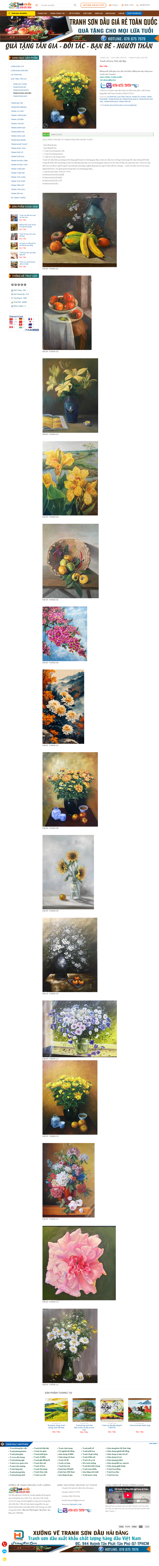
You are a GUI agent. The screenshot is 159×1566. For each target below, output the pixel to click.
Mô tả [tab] (46, 134)
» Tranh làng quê (15, 1469)
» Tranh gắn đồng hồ (41, 1460)
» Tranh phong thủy (16, 1472)
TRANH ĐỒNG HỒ (17, 132)
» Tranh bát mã (63, 1466)
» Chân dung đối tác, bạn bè (117, 1463)
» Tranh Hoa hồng (112, 1469)
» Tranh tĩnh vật (39, 1463)
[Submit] (75, 5)
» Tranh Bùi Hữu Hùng (90, 1466)
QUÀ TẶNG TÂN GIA (19, 79)
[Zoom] (45, 126)
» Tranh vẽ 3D (63, 1460)
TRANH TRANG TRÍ (57, 13)
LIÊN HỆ (121, 13)
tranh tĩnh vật (107, 105)
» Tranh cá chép (63, 1463)
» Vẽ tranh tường (88, 1463)
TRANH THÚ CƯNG (18, 177)
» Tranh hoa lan (111, 1475)
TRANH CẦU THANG (20, 84)
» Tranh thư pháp (40, 1469)
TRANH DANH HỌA (18, 128)
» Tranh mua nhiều (89, 1469)
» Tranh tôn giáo (40, 1451)
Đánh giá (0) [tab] (56, 134)
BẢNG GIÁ (99, 13)
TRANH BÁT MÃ (17, 103)
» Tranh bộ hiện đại (41, 1448)
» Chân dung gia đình (114, 1460)
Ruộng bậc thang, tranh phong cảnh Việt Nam (56, 1426)
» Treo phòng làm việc (17, 1448)
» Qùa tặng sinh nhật (90, 1472)
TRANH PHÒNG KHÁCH (21, 90)
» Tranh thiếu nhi (88, 1457)
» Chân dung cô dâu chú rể (116, 1454)
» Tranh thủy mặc (40, 1472)
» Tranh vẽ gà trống (89, 1454)
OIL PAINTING (16, 75)
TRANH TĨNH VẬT (17, 185)
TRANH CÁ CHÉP (17, 111)
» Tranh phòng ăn (15, 1454)
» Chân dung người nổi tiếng (117, 1451)
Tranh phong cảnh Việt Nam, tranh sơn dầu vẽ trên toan (84, 1427)
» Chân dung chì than (65, 1457)
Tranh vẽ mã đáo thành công (139, 1425)
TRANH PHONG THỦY (19, 165)
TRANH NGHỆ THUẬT (19, 144)
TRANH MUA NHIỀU (18, 140)
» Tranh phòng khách (17, 1451)
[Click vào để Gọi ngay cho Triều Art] (125, 85)
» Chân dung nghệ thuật (115, 1466)
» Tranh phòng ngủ (16, 1460)
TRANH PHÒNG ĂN (19, 87)
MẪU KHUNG (110, 13)
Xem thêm (153, 1443)
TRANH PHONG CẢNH (19, 161)
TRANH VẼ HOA (17, 193)
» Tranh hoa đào (112, 1472)
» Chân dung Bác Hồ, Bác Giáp (118, 1448)
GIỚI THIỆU (87, 13)
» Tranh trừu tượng (16, 1466)
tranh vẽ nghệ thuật (130, 105)
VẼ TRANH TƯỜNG (18, 198)
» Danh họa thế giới (65, 1469)
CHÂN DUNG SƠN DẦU (19, 71)
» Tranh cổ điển (39, 1457)
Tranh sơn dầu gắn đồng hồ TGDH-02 (112, 1426)
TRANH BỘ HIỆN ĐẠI (19, 107)
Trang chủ (104, 58)
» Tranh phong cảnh (16, 1475)
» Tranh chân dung (65, 1448)
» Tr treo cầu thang (16, 1457)
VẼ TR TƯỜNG (74, 13)
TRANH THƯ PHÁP (18, 181)
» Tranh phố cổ (87, 1448)
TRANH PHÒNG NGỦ (20, 96)
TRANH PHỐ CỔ (17, 152)
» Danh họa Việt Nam (66, 1472)
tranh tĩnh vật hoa (117, 105)
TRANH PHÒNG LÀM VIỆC (22, 93)
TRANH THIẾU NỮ (18, 173)
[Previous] (44, 1419)
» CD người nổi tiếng (65, 1451)
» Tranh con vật (39, 1475)
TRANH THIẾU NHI (18, 169)
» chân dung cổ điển (65, 1454)
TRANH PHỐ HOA (17, 156)
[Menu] (36, 5)
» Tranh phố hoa (88, 1451)
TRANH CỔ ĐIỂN (17, 119)
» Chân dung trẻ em (113, 1457)
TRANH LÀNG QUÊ (18, 136)
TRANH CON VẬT (17, 124)
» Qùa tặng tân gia (65, 1475)
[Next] (152, 1419)
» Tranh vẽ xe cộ (88, 1460)
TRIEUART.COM (75, 1504)
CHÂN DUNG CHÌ (17, 66)
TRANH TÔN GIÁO (18, 189)
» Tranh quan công (89, 1475)
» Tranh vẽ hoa (39, 1466)
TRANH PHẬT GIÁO (18, 148)
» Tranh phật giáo (40, 1454)
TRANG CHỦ (42, 13)
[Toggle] (36, 79)
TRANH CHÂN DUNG (19, 115)
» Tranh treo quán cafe (18, 1463)
